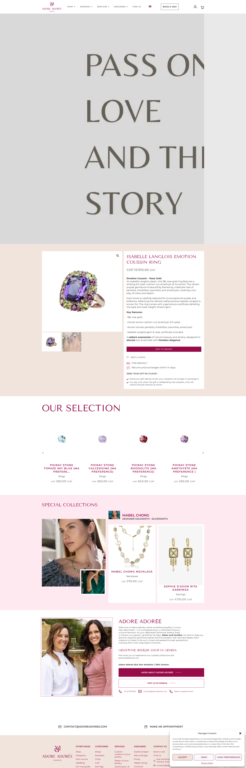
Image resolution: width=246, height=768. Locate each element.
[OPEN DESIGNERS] (127, 6)
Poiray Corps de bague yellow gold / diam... (184, 471)
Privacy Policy (207, 763)
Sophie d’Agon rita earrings (180, 588)
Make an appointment (166, 726)
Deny (204, 757)
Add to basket (163, 349)
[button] (240, 733)
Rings (61, 476)
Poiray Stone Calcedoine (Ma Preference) (61, 468)
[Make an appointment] (146, 727)
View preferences (228, 757)
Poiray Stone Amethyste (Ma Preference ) (143, 468)
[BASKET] (202, 7)
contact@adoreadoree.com (85, 726)
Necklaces (132, 576)
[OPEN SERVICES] (108, 6)
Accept (182, 757)
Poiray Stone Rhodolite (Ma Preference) (102, 468)
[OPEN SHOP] (74, 6)
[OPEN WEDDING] (92, 6)
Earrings (180, 594)
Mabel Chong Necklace (132, 571)
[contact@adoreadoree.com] (60, 727)
